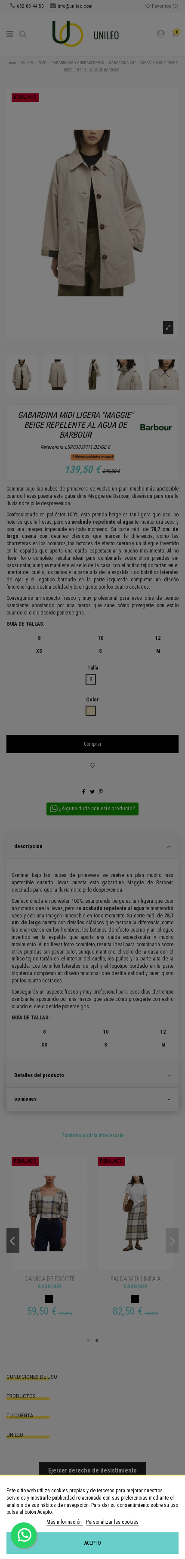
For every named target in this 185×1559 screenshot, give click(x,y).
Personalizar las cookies (112, 1522)
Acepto (92, 1543)
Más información (64, 1522)
